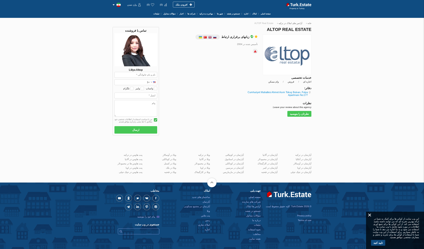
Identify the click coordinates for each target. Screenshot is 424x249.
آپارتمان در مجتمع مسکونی (197, 206)
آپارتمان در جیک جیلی (301, 172)
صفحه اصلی (255, 197)
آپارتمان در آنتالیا (303, 159)
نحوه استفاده (254, 229)
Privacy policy (304, 215)
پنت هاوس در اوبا (134, 167)
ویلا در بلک (171, 167)
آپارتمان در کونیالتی (234, 155)
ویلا (208, 211)
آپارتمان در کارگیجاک (268, 163)
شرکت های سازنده (251, 201)
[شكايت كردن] (255, 51)
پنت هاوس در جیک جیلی (130, 172)
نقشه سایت (255, 238)
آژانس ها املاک (253, 206)
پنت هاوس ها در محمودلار (130, 163)
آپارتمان (206, 201)
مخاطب (257, 234)
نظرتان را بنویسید (299, 113)
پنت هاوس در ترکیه (133, 155)
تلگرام (126, 88)
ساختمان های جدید (201, 197)
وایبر (137, 88)
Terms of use (304, 220)
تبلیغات (257, 225)
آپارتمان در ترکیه (303, 155)
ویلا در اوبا (205, 167)
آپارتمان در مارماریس (233, 172)
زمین (207, 220)
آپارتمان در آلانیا (270, 155)
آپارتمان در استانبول (234, 159)
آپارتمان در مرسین (235, 167)
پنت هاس (205, 215)
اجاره (207, 229)
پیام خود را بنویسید (146, 216)
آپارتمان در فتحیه (269, 172)
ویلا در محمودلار (202, 163)
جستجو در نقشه (253, 211)
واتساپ (149, 88)
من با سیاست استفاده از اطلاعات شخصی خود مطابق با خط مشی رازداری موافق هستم (133, 120)
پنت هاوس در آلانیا (133, 159)
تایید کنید (378, 242)
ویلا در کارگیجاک (202, 172)
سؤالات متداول (253, 215)
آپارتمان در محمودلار (268, 159)
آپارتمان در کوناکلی (234, 163)
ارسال (135, 129)
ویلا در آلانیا (204, 159)
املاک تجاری (204, 225)
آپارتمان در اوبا (304, 167)
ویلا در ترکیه (204, 155)
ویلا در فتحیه (170, 172)
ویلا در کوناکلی (169, 159)
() (161, 4)
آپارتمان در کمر (270, 167)
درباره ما (256, 220)
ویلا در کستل (170, 163)
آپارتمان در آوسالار (302, 163)
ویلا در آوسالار (169, 155)
